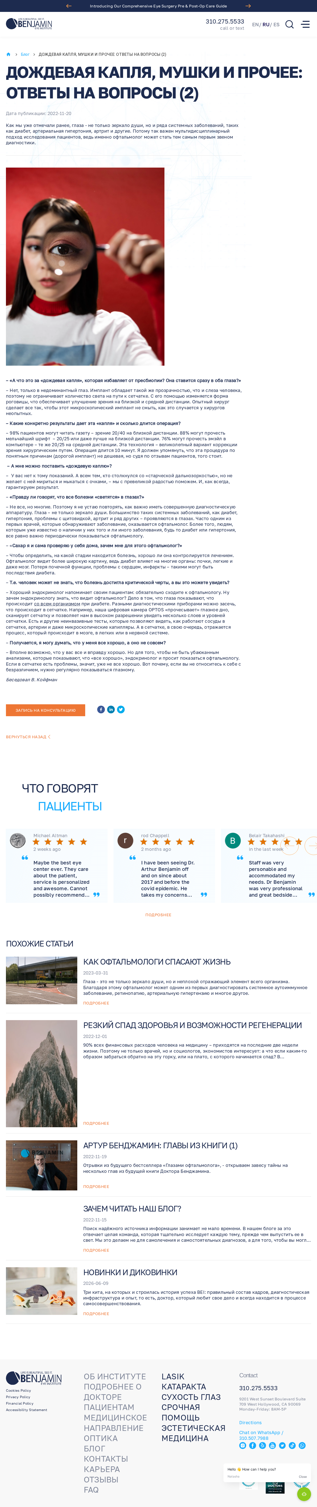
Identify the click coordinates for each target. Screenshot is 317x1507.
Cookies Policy (18, 1390)
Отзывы (101, 1479)
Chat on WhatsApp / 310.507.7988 (261, 1435)
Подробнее (158, 914)
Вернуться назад (26, 736)
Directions (250, 1422)
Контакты (106, 1458)
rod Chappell (155, 835)
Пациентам (109, 1407)
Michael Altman (50, 835)
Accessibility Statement (26, 1410)
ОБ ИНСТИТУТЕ (115, 1376)
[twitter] (121, 710)
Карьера (102, 1469)
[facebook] (101, 710)
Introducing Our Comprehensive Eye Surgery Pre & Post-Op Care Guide (158, 5)
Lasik (173, 1376)
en (255, 24)
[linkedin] (111, 710)
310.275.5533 (225, 21)
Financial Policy (19, 1403)
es (276, 24)
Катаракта (183, 1386)
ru (266, 24)
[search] (289, 24)
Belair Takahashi (267, 835)
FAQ (91, 1489)
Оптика (101, 1438)
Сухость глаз (191, 1397)
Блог (25, 54)
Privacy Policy (18, 1397)
